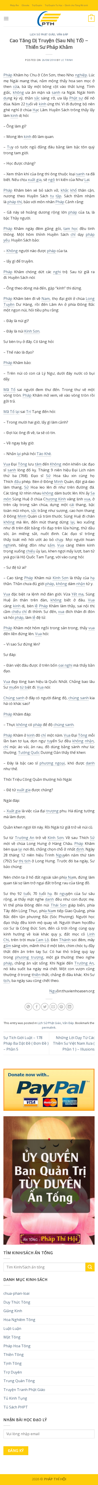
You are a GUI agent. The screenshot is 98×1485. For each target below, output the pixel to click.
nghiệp (81, 74)
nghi (57, 271)
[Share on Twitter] (45, 1006)
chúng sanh (78, 697)
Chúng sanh (13, 697)
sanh (56, 92)
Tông (22, 464)
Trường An (24, 837)
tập (58, 195)
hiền (37, 974)
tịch (6, 980)
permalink (49, 1027)
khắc (65, 190)
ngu (62, 893)
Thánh (64, 939)
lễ (36, 605)
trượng (52, 810)
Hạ (35, 109)
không (18, 92)
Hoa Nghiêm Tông (19, 1319)
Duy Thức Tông (16, 1302)
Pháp (7, 74)
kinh (42, 103)
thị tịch (25, 860)
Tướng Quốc (29, 752)
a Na (69, 877)
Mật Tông (12, 1337)
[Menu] (6, 18)
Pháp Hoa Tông (17, 1345)
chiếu (30, 551)
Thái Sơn (59, 905)
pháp (72, 212)
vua (87, 499)
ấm (52, 545)
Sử (48, 475)
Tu (9, 147)
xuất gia (34, 179)
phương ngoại (52, 763)
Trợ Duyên (37, 5)
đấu (17, 481)
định (80, 849)
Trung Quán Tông (19, 1380)
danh (90, 763)
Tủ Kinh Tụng (15, 1398)
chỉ (73, 234)
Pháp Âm (14, 5)
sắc (37, 98)
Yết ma (78, 594)
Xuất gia (14, 810)
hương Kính (56, 499)
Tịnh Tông (12, 1363)
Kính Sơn (31, 331)
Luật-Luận (12, 1328)
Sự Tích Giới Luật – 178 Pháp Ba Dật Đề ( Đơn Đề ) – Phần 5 (26, 1043)
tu (28, 103)
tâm (38, 464)
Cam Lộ (42, 939)
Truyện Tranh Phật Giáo (24, 1389)
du (5, 98)
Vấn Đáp (62, 34)
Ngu (59, 855)
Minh (58, 481)
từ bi (24, 687)
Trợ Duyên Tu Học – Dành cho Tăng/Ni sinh (66, 5)
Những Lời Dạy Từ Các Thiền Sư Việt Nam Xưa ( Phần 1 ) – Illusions (74, 1043)
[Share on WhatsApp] (28, 1006)
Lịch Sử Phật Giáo (42, 34)
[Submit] (90, 1267)
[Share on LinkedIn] (69, 1006)
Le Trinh (67, 60)
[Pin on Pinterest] (61, 1006)
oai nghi (65, 665)
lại (17, 411)
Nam (45, 298)
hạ (59, 539)
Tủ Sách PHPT (15, 1407)
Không (12, 250)
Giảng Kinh (12, 1310)
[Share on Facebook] (36, 1006)
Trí (28, 411)
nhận (80, 583)
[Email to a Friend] (53, 1006)
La (86, 179)
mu (11, 687)
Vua (6, 464)
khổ (73, 190)
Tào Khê (43, 453)
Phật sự (76, 98)
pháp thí (14, 201)
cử (15, 86)
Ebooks (25, 5)
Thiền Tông (13, 1354)
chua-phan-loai (16, 1293)
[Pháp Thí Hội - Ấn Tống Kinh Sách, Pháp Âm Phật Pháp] (49, 19)
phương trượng (29, 957)
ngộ (51, 179)
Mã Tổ (9, 389)
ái (72, 504)
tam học (70, 228)
